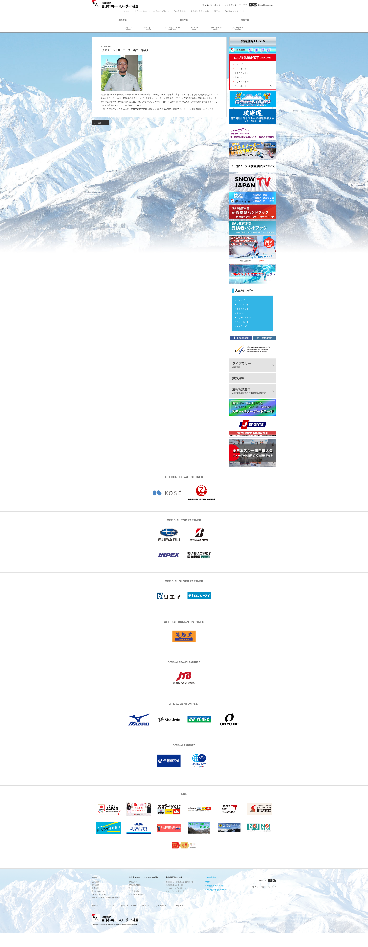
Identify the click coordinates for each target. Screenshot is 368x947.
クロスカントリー (172, 28)
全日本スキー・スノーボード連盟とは (152, 11)
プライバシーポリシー (212, 4)
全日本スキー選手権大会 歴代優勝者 (106, 898)
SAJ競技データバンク (235, 11)
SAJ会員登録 (180, 11)
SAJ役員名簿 (134, 891)
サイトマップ (231, 4)
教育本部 (245, 19)
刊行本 (217, 11)
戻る (100, 122)
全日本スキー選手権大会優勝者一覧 (179, 882)
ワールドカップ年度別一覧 (176, 888)
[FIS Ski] (252, 349)
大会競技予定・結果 (200, 11)
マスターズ (242, 326)
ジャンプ (128, 28)
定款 (130, 888)
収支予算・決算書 (136, 894)
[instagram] (255, 4)
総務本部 (123, 19)
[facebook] (251, 4)
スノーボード (237, 28)
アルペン (194, 28)
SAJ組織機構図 (135, 885)
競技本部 (184, 19)
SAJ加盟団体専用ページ (215, 890)
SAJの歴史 (133, 882)
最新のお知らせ (98, 891)
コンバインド (148, 28)
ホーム (127, 11)
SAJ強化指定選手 (99, 894)
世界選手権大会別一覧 (174, 885)
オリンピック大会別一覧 (175, 891)
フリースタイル (215, 28)
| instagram (265, 337)
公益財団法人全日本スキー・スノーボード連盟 (115, 918)
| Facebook (242, 337)
